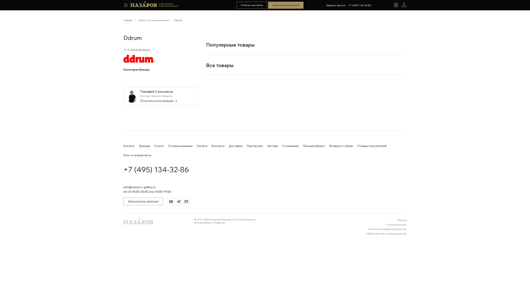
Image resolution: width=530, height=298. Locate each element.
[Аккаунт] (404, 4)
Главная (128, 20)
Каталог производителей (153, 20)
